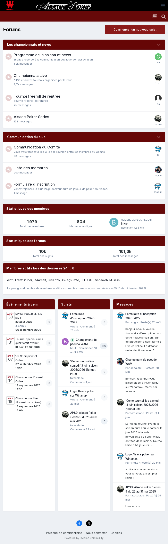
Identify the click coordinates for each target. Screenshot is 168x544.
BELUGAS (87, 280)
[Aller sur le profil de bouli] (65, 341)
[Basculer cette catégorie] (159, 45)
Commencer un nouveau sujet (135, 29)
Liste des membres (31, 168)
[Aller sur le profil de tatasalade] (158, 77)
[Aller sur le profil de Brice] (113, 222)
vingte (74, 326)
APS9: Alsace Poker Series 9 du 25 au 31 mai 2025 (83, 417)
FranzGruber (23, 280)
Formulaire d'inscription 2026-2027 (82, 318)
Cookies (116, 533)
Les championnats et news (29, 44)
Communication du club (26, 137)
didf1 (10, 280)
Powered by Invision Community (84, 537)
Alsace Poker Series (31, 117)
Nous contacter (96, 533)
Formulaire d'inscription (34, 184)
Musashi (114, 280)
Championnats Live (30, 75)
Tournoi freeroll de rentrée (37, 96)
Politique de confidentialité (64, 533)
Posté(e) (151, 322)
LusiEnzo (54, 280)
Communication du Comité (37, 147)
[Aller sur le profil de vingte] (158, 149)
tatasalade (77, 378)
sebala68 (136, 368)
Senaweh (101, 280)
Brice (124, 223)
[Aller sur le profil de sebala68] (158, 169)
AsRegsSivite (70, 280)
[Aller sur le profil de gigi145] (158, 56)
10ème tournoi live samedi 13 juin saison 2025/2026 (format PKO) (142, 405)
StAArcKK (40, 280)
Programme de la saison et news (42, 55)
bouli (73, 348)
